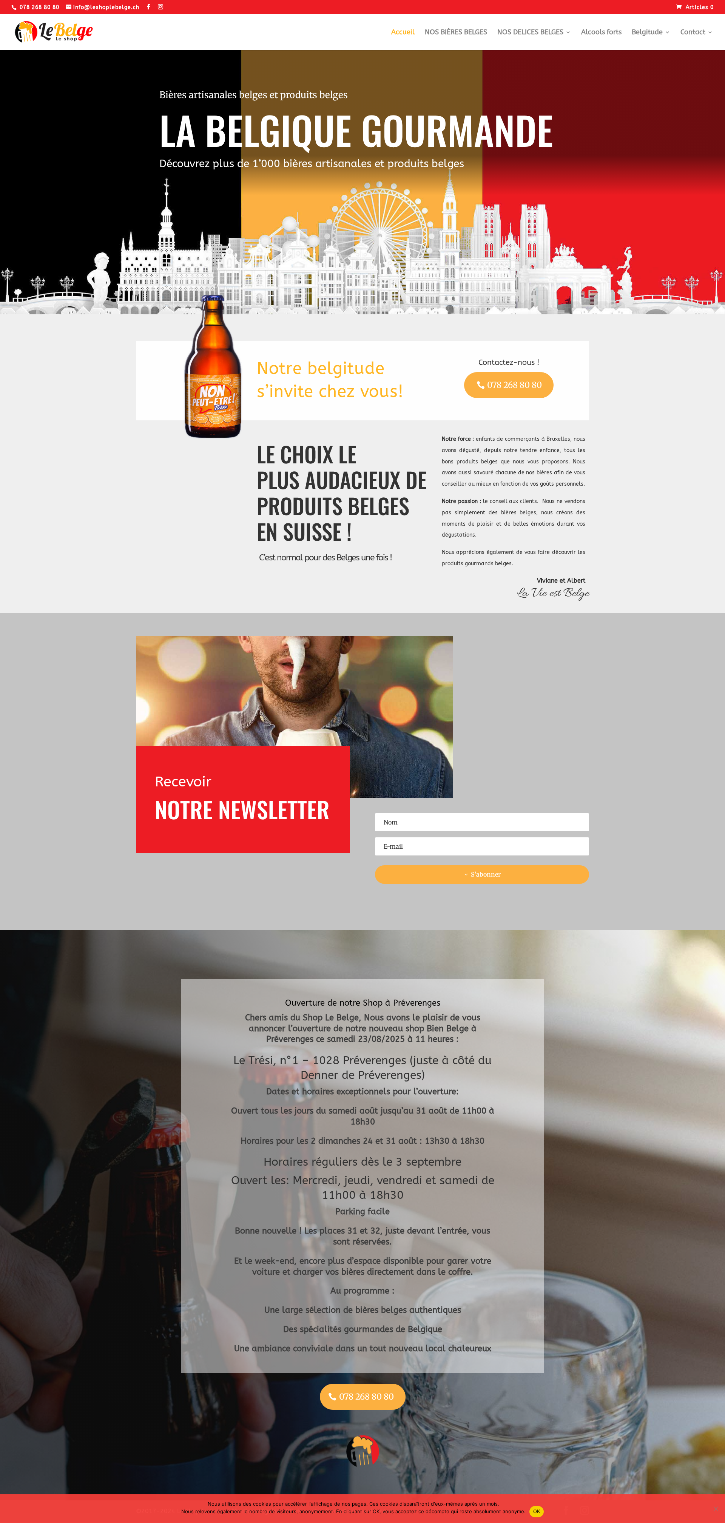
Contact (692, 32)
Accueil (403, 32)
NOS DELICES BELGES (530, 32)
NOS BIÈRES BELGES (456, 32)
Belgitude (647, 32)
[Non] (715, 1508)
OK (536, 1511)
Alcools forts (601, 32)
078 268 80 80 (514, 385)
